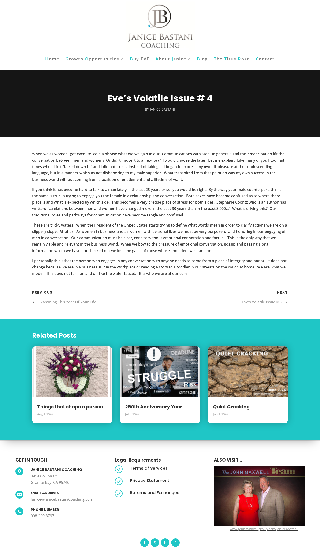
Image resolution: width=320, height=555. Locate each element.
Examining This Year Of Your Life (67, 302)
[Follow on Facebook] (144, 542)
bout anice (171, 59)
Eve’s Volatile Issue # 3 (262, 302)
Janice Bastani (162, 109)
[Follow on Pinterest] (175, 542)
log (202, 59)
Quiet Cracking (231, 406)
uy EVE (139, 59)
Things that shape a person (70, 406)
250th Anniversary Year (153, 406)
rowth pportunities (92, 59)
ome (52, 59)
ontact (265, 59)
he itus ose (232, 59)
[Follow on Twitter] (155, 542)
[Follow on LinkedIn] (165, 542)
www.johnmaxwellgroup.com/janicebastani (264, 529)
